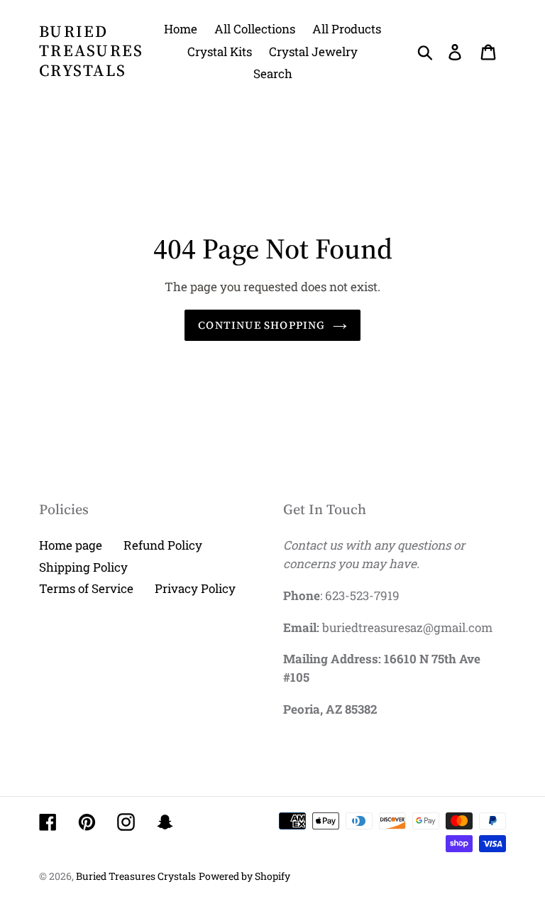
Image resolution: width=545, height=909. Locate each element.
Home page (70, 545)
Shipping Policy (83, 567)
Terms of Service (86, 588)
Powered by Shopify (244, 876)
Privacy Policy (195, 588)
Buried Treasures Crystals (91, 51)
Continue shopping (261, 324)
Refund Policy (162, 545)
